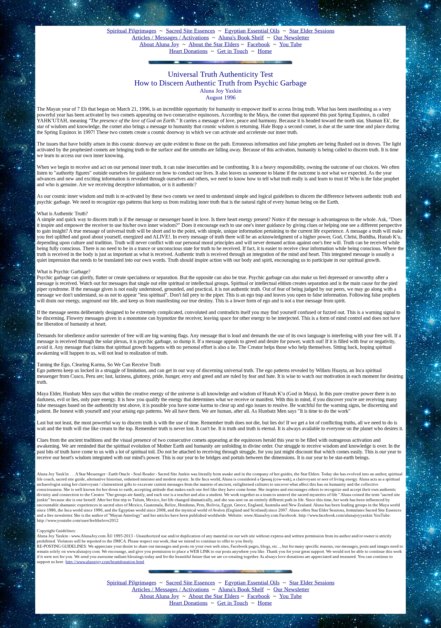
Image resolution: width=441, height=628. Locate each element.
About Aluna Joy (159, 44)
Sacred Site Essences (190, 30)
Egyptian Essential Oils (252, 30)
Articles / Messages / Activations (170, 37)
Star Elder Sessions (311, 30)
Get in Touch (232, 51)
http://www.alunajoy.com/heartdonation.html (105, 561)
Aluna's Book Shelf (241, 37)
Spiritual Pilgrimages (131, 30)
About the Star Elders (214, 44)
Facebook (258, 44)
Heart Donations (188, 51)
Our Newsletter (291, 37)
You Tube (290, 44)
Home (265, 51)
